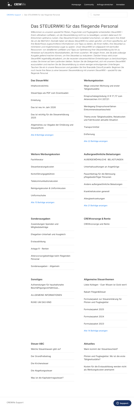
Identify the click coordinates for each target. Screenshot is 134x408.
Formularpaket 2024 (94, 316)
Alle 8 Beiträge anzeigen (42, 135)
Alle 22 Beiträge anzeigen (96, 141)
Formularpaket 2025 (94, 309)
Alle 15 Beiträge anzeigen (42, 202)
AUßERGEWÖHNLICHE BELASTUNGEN (103, 159)
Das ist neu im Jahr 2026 (43, 107)
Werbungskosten (93, 80)
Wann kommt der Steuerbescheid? (101, 349)
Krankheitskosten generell (96, 191)
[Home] (17, 6)
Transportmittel (91, 127)
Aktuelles (89, 343)
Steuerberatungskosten (42, 166)
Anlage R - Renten (40, 248)
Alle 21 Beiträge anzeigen (95, 205)
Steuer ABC (37, 343)
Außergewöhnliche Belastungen (102, 154)
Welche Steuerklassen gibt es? (46, 349)
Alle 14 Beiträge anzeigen (96, 330)
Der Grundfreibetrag (41, 356)
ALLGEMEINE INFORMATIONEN (46, 295)
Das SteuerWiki (39, 80)
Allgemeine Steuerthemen (99, 279)
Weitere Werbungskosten (45, 154)
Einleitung (36, 100)
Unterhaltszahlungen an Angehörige (101, 166)
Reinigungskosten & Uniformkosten (48, 188)
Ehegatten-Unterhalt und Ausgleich (48, 234)
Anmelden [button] (120, 4)
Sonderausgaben (40, 218)
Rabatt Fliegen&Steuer (95, 292)
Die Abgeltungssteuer (41, 370)
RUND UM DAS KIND (41, 302)
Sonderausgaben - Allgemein (45, 266)
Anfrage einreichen (105, 4)
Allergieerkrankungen (94, 198)
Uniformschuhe (38, 195)
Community (89, 4)
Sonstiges (36, 279)
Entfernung (89, 134)
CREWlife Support (14, 15)
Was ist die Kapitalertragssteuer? (47, 377)
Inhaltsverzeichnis (39, 85)
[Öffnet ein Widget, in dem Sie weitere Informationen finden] (122, 403)
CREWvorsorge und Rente (97, 224)
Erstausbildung (38, 241)
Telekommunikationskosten (44, 181)
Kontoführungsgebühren (43, 174)
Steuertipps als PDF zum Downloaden (49, 93)
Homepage (76, 4)
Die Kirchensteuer (39, 363)
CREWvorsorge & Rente (97, 218)
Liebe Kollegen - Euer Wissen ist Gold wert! (105, 284)
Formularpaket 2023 (94, 323)
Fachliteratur (37, 159)
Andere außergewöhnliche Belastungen (103, 184)
